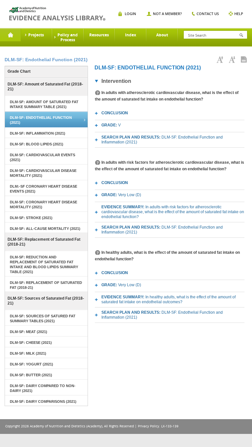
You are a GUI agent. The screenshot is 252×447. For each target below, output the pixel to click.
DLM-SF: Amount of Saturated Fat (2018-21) (45, 86)
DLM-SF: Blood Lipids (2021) (36, 144)
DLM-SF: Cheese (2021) (31, 343)
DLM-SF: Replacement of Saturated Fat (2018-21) (44, 242)
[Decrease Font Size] (232, 59)
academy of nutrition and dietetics (57, 14)
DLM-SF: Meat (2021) (28, 332)
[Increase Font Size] (220, 59)
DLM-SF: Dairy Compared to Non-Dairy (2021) (42, 388)
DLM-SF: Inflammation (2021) (37, 133)
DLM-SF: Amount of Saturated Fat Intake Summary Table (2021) (44, 104)
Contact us (208, 13)
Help (238, 13)
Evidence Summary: (172, 212)
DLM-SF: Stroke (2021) (31, 218)
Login (130, 13)
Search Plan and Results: (162, 139)
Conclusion (114, 113)
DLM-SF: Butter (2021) (31, 375)
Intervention (116, 81)
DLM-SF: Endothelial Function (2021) (41, 120)
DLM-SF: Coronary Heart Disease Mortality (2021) (43, 204)
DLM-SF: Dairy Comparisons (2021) (43, 401)
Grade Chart (19, 71)
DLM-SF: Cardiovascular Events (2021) (42, 157)
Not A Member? (167, 13)
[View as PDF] (244, 59)
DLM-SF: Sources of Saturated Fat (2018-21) (46, 301)
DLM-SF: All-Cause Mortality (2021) (45, 229)
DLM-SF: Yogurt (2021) (31, 364)
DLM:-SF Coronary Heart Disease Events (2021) (43, 188)
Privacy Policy (148, 426)
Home (10, 35)
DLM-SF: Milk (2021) (28, 353)
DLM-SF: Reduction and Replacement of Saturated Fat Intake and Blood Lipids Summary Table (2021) (44, 264)
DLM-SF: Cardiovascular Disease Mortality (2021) (43, 173)
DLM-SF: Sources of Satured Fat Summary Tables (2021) (42, 318)
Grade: (111, 125)
